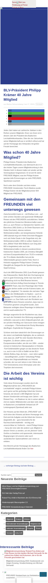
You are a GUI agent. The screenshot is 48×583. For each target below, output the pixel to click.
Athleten (27, 519)
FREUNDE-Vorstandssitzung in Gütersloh (17, 507)
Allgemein (10, 519)
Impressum (17, 13)
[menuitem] (6, 285)
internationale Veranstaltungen (17, 524)
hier (31, 449)
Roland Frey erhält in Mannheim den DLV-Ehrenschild (21, 498)
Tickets (38, 528)
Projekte (30, 528)
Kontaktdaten (27, 13)
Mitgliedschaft (35, 524)
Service (15, 2)
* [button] (3, 281)
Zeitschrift (18, 533)
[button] (10, 110)
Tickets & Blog (17, 8)
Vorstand (39, 104)
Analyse (19, 519)
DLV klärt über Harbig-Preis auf (13, 493)
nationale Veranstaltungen (15, 528)
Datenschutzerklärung (21, 10)
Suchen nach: (6, 475)
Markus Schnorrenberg (15, 104)
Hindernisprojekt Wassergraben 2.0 (15, 502)
